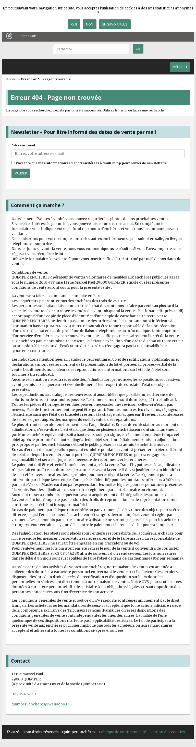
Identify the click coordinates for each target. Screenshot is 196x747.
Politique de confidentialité (122, 732)
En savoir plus (114, 24)
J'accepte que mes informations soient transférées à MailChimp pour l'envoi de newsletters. (91, 163)
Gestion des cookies (167, 732)
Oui (74, 24)
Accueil (11, 79)
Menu (177, 67)
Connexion (27, 36)
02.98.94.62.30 (23, 694)
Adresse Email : (24, 145)
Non (89, 24)
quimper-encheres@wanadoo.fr (40, 704)
